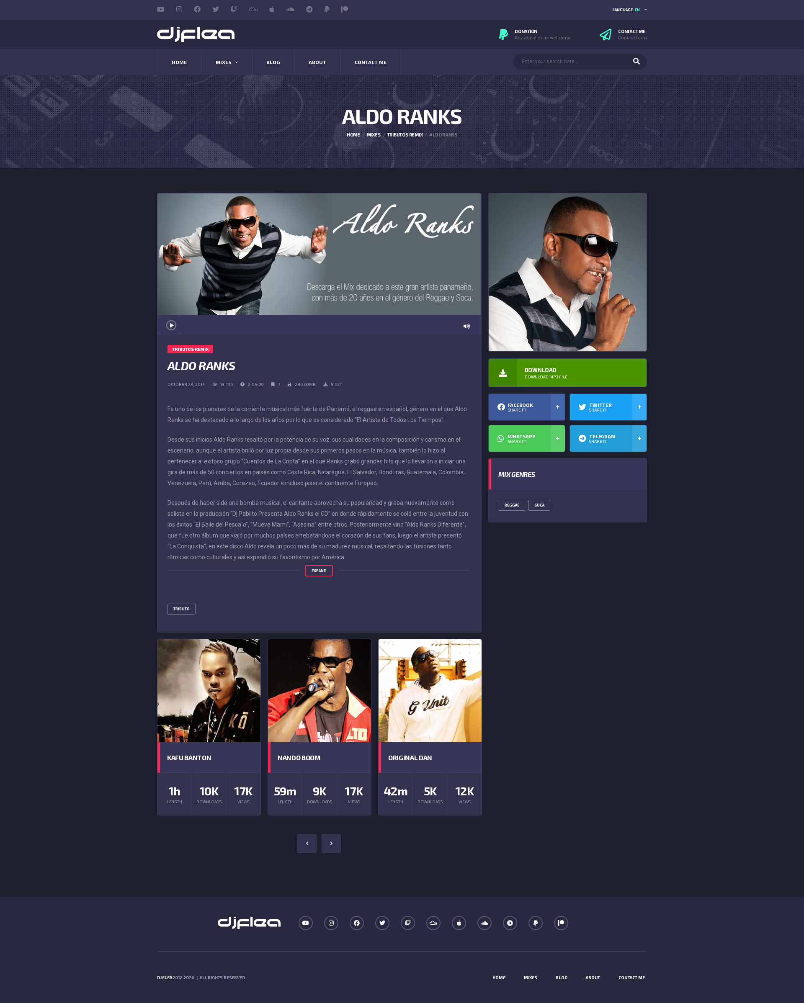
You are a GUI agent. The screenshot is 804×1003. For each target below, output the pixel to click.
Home (179, 62)
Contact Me (371, 62)
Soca (539, 505)
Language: (626, 10)
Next (331, 843)
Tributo (181, 609)
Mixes (224, 62)
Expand (319, 570)
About (317, 62)
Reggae (512, 505)
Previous (307, 843)
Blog (273, 62)
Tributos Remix (405, 134)
